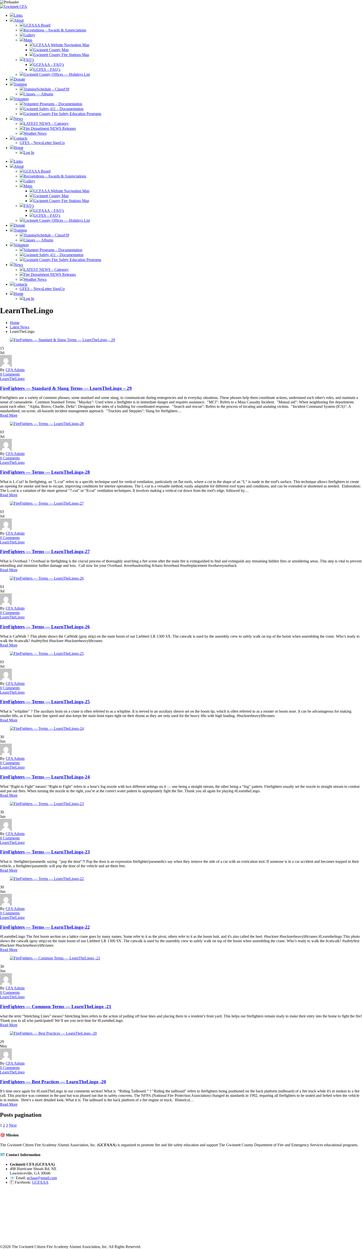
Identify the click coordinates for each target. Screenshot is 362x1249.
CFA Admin (15, 370)
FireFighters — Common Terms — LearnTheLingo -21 (55, 1006)
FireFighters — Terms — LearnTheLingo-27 (45, 551)
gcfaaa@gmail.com (42, 1178)
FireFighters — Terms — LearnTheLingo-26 (45, 626)
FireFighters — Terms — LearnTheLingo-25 (45, 701)
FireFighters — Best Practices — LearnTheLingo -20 (53, 1081)
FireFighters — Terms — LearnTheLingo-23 (45, 851)
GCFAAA (40, 1182)
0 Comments (10, 374)
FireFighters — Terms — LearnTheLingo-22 (45, 927)
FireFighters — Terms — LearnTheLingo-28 (45, 472)
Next (12, 1125)
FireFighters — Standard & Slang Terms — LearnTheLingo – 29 (66, 388)
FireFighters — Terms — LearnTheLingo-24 (45, 776)
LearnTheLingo (12, 379)
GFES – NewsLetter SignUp (42, 143)
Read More (8, 415)
